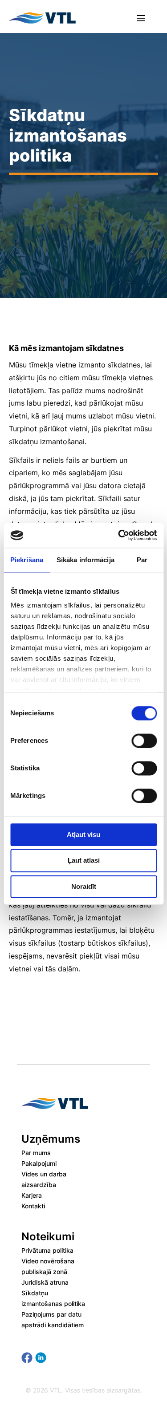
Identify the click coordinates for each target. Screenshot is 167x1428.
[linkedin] (40, 1357)
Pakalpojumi (39, 1163)
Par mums (36, 1152)
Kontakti (33, 1206)
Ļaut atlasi (84, 860)
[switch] (144, 741)
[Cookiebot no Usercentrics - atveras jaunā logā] (119, 535)
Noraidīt (83, 886)
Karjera (31, 1195)
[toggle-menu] (140, 18)
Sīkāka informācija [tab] (85, 560)
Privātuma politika (47, 1250)
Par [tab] (142, 560)
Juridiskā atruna (45, 1282)
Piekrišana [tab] (26, 560)
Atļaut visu (83, 834)
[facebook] (27, 1357)
